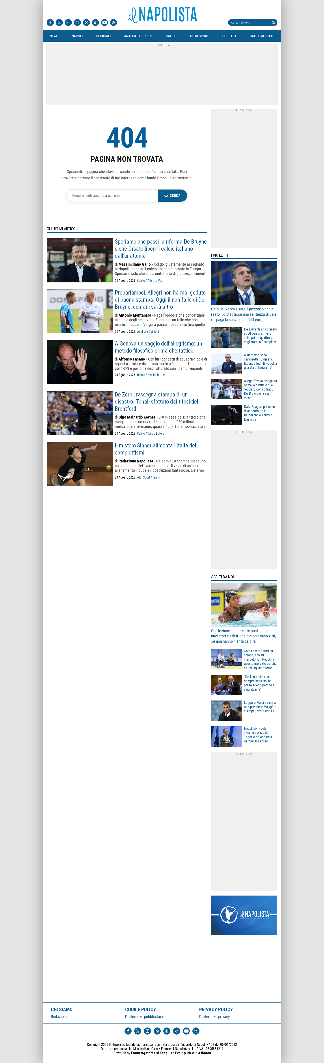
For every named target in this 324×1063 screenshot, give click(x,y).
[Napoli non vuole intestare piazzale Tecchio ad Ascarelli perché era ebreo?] (226, 737)
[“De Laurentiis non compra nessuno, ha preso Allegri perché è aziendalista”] (226, 686)
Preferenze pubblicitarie (144, 1016)
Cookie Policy (140, 1009)
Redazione (59, 1016)
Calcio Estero (155, 434)
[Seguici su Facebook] (50, 23)
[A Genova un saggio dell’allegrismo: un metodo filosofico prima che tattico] (80, 362)
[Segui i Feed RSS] (113, 23)
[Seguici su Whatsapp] (77, 23)
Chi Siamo (62, 1009)
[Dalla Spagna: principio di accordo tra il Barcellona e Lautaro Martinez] (226, 415)
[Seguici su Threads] (86, 23)
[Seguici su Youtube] (104, 23)
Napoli (141, 375)
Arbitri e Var (154, 281)
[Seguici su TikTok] (95, 23)
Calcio (141, 281)
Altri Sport (143, 477)
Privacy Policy (216, 1009)
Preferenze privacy (214, 1016)
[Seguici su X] (59, 23)
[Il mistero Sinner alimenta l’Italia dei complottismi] (80, 464)
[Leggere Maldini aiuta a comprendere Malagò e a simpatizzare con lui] (226, 711)
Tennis (157, 477)
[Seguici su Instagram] (68, 23)
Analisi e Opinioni (148, 332)
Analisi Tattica (156, 375)
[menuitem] (54, 36)
